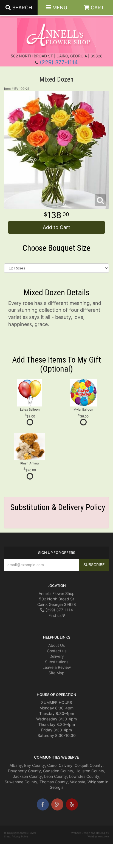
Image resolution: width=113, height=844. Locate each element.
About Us (56, 645)
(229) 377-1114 (59, 62)
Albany (16, 765)
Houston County (89, 770)
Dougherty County (24, 770)
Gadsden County (58, 770)
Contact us (56, 650)
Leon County (55, 776)
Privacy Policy (20, 836)
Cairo (51, 765)
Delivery (56, 656)
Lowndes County (84, 776)
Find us (56, 615)
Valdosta (77, 781)
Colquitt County (89, 765)
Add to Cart (56, 227)
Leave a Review (57, 667)
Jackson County (27, 776)
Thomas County (53, 781)
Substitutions (56, 661)
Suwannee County (21, 781)
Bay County (34, 765)
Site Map (56, 672)
